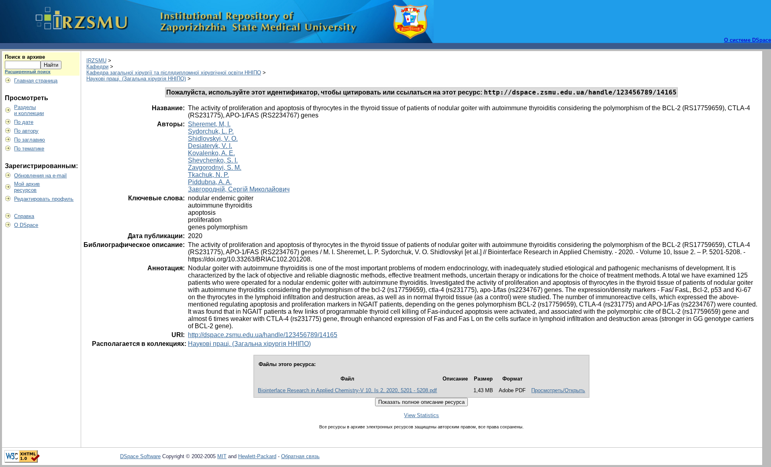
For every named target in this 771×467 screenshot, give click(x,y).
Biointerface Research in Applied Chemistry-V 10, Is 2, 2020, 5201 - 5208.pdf (347, 390)
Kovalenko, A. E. (211, 153)
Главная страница (35, 81)
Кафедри (97, 67)
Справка (24, 216)
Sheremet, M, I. (209, 124)
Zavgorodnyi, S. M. (214, 167)
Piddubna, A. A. (210, 182)
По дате (23, 122)
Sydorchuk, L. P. (211, 131)
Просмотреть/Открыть (558, 390)
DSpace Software (140, 456)
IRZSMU (96, 61)
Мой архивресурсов (27, 187)
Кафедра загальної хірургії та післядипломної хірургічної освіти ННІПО (173, 73)
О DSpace (26, 225)
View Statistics (421, 415)
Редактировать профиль (43, 199)
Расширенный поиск (28, 71)
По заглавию (29, 140)
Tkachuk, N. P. (208, 174)
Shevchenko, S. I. (213, 160)
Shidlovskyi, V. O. (213, 138)
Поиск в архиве (25, 57)
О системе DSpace (747, 40)
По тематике (29, 149)
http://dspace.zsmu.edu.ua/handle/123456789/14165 (262, 334)
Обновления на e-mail (40, 176)
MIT (221, 456)
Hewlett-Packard (257, 456)
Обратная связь (300, 456)
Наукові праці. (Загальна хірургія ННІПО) (136, 79)
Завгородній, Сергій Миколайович (239, 189)
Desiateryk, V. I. (210, 145)
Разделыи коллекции (29, 110)
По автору (26, 131)
